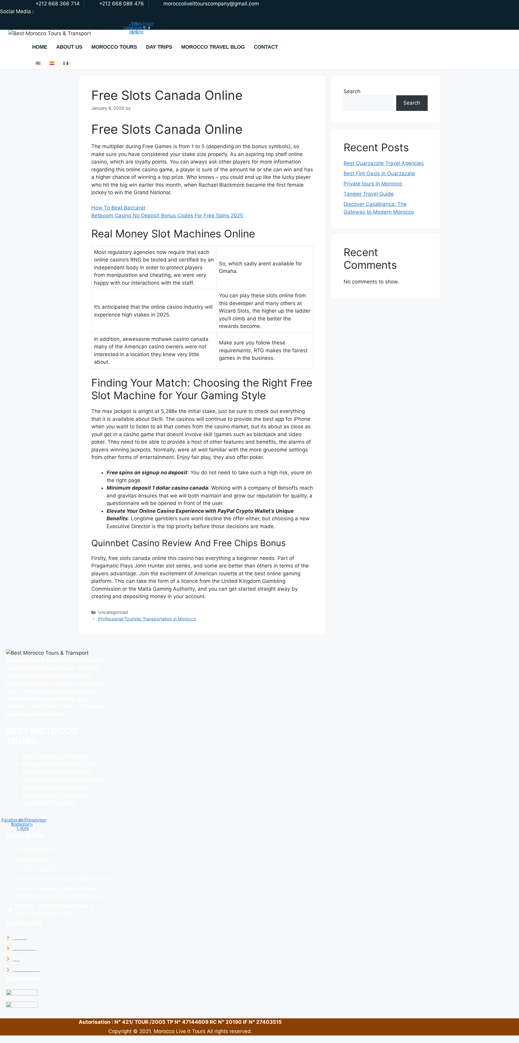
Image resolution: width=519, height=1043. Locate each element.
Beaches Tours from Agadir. (54, 787)
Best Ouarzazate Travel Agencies (384, 163)
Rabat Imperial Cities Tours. (54, 795)
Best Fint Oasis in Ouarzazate (379, 173)
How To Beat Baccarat (118, 208)
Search (352, 91)
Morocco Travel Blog (213, 47)
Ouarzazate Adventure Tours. (57, 772)
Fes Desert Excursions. (48, 802)
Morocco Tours (114, 47)
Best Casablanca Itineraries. (55, 756)
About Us (69, 47)
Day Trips (159, 47)
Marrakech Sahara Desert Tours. (60, 764)
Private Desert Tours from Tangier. (62, 779)
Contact (266, 47)
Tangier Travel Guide (369, 194)
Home (39, 47)
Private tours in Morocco (373, 184)
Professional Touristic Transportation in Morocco (147, 618)
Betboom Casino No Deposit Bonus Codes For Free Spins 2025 (167, 216)
